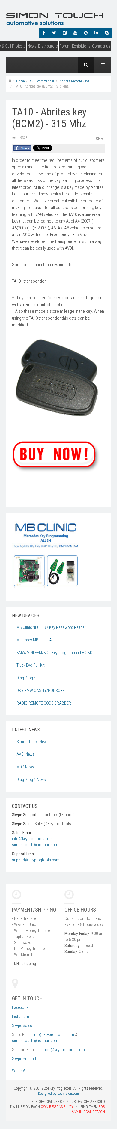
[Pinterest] (85, 33)
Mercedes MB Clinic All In (37, 640)
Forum (64, 46)
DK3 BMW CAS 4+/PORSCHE (40, 690)
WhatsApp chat (25, 1070)
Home (20, 81)
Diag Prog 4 (26, 677)
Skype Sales (22, 1025)
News (32, 46)
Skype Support (24, 1058)
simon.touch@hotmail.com (35, 844)
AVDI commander (42, 81)
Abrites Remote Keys (74, 81)
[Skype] (106, 33)
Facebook (20, 1007)
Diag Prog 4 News (31, 779)
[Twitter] (54, 33)
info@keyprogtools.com (32, 838)
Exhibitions (81, 46)
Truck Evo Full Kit (30, 665)
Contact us (101, 46)
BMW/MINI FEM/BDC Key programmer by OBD (54, 652)
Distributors (48, 46)
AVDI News (25, 754)
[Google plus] (64, 33)
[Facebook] (43, 33)
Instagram (20, 1016)
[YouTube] (75, 33)
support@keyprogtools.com (35, 859)
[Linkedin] (96, 33)
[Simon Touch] (43, 19)
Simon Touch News (32, 741)
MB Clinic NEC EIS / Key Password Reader (51, 627)
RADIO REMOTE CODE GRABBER (43, 703)
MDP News (25, 766)
